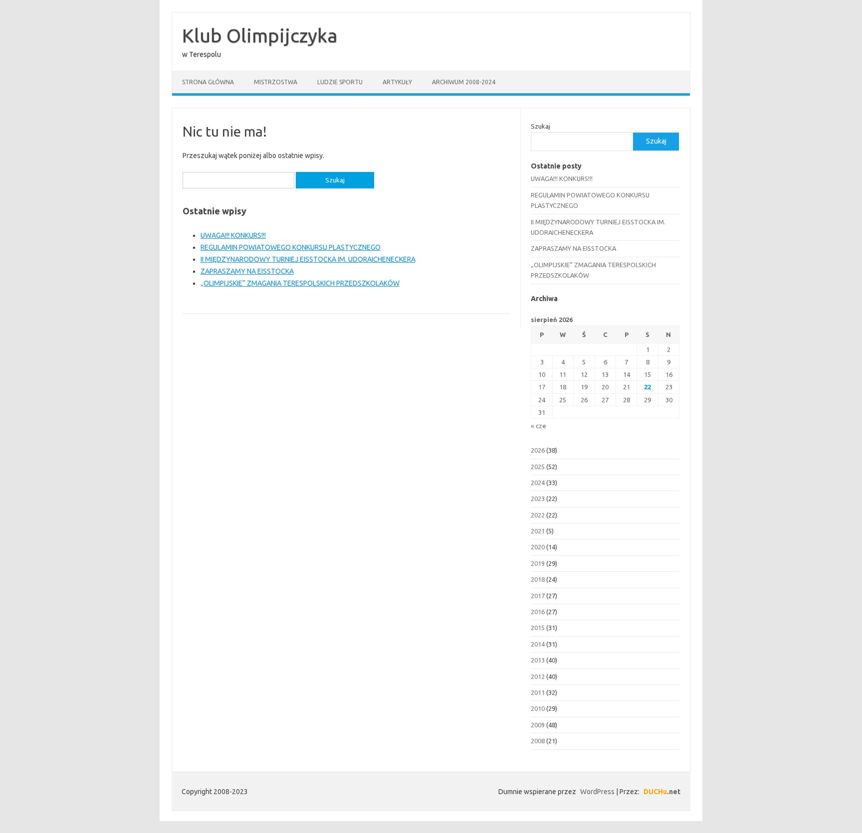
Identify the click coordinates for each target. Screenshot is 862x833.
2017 (538, 595)
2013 (538, 660)
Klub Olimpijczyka (260, 35)
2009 (538, 724)
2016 (538, 611)
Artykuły (397, 82)
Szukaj (540, 126)
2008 (538, 740)
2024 (538, 482)
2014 (538, 644)
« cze (538, 426)
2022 (538, 514)
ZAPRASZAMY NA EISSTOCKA (247, 271)
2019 (538, 563)
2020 (538, 546)
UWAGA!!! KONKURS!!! (233, 235)
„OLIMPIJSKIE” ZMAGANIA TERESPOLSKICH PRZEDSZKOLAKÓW (300, 283)
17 (541, 386)
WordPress (597, 792)
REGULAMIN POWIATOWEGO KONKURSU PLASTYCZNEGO (291, 247)
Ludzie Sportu (340, 82)
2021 (538, 530)
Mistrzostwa (275, 82)
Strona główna (208, 82)
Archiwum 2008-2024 (463, 82)
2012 (538, 676)
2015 (538, 627)
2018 (538, 579)
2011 (538, 692)
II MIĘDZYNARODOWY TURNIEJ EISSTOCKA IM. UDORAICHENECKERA (308, 259)
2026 (538, 450)
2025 (538, 466)
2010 (538, 708)
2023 (538, 498)
